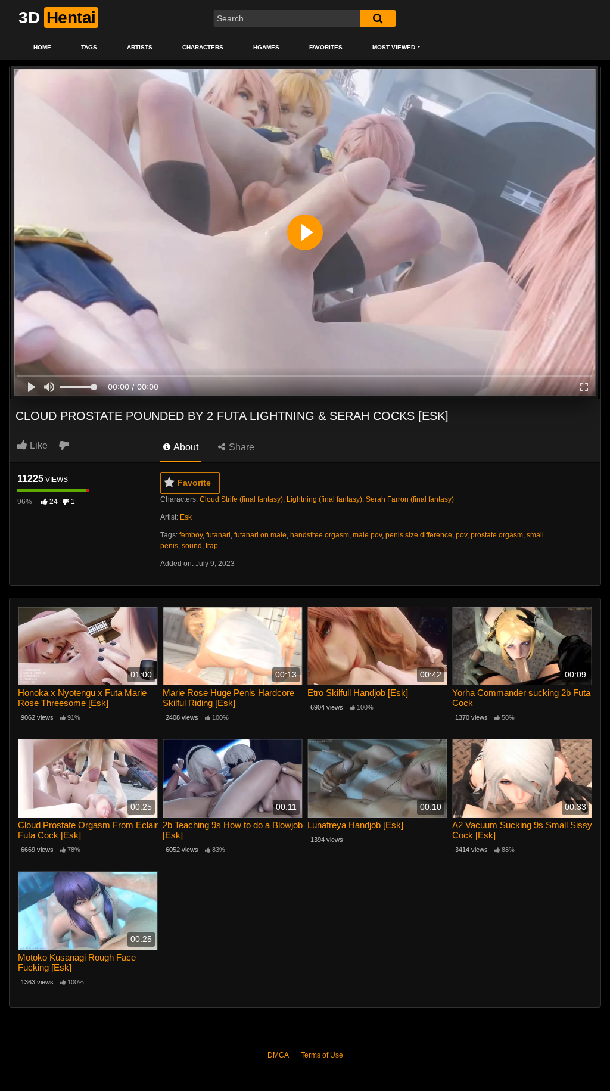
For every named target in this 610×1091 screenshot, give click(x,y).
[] (378, 18)
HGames (266, 47)
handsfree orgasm (319, 535)
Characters (202, 47)
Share (240, 447)
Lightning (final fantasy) (324, 499)
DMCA (278, 1055)
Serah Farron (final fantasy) (410, 499)
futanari (218, 535)
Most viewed (393, 47)
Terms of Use (322, 1055)
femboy (191, 535)
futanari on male (260, 535)
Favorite (194, 482)
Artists (139, 47)
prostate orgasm (497, 535)
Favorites (326, 47)
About (185, 447)
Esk (186, 517)
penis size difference (418, 535)
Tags (89, 47)
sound (192, 546)
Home (42, 47)
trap (212, 546)
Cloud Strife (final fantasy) (241, 499)
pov (461, 535)
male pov (367, 535)
